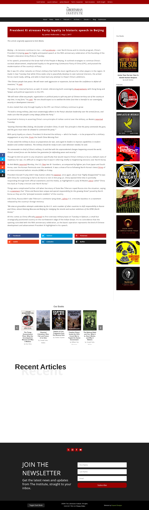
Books (57, 19)
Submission (102, 19)
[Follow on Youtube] (80, 449)
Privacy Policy (80, 506)
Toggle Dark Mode (36, 505)
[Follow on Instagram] (72, 449)
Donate (86, 19)
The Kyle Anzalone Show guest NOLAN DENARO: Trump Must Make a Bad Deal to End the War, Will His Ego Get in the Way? (74, 420)
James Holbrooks (52, 34)
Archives (77, 19)
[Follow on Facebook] (76, 449)
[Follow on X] (68, 449)
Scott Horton (41, 2)
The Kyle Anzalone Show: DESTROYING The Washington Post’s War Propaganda (74, 384)
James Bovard (64, 2)
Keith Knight (101, 2)
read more (74, 392)
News (51, 19)
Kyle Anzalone (90, 2)
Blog (94, 19)
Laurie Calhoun (52, 2)
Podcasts (67, 19)
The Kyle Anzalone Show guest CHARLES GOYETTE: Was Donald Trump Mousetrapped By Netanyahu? (74, 401)
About (45, 19)
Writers (110, 2)
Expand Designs (116, 505)
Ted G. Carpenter (77, 2)
